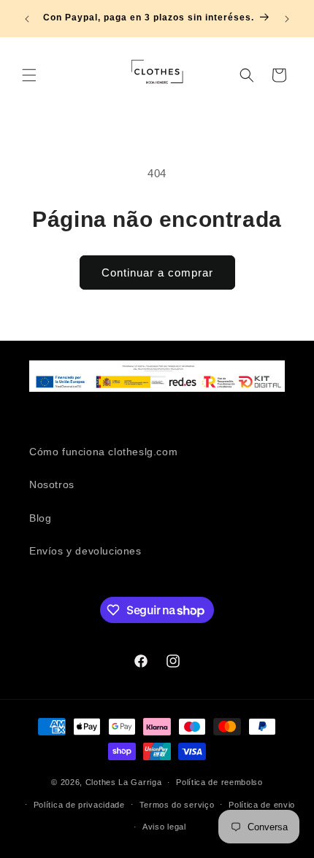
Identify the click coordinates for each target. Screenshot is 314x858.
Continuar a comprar (157, 272)
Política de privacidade (79, 804)
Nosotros (51, 484)
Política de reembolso (219, 782)
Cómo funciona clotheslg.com (103, 451)
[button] (29, 75)
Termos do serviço (177, 804)
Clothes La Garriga (123, 782)
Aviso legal (164, 826)
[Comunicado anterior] (27, 19)
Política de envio (262, 804)
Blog (40, 518)
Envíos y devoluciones (85, 551)
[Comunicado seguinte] (287, 19)
